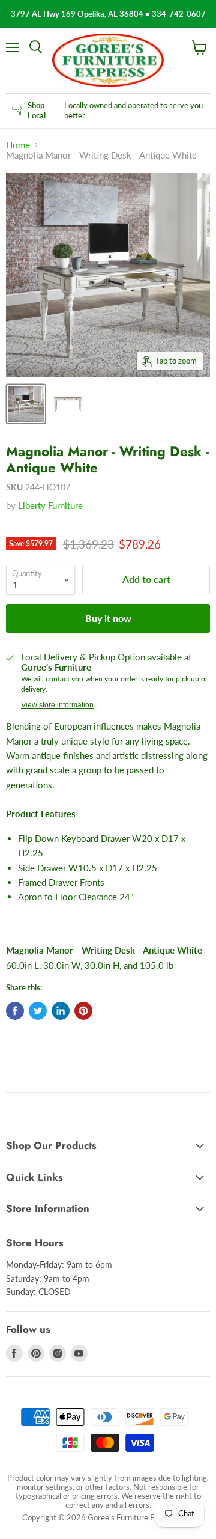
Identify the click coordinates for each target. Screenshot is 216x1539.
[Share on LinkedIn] (61, 1011)
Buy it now (108, 618)
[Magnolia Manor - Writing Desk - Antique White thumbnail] (26, 404)
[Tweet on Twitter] (38, 1011)
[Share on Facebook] (15, 1011)
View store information (57, 705)
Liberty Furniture (50, 505)
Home (18, 145)
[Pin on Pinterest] (83, 1011)
